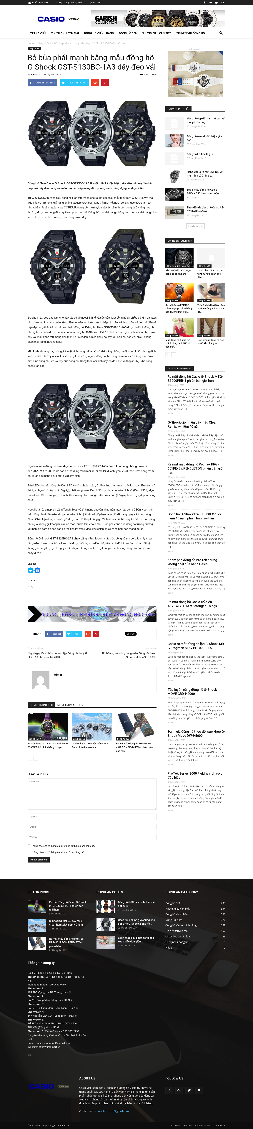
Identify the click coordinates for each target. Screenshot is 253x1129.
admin (34, 74)
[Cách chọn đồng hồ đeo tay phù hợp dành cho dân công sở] (211, 258)
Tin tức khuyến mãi (65, 33)
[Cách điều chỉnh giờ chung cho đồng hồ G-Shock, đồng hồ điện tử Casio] (105, 924)
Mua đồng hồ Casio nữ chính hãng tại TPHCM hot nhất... (177, 343)
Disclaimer (175, 1125)
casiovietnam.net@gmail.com (111, 1111)
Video (168, 947)
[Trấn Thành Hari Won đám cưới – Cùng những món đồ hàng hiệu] (211, 292)
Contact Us (219, 1125)
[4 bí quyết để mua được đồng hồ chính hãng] (179, 258)
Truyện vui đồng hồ (190, 33)
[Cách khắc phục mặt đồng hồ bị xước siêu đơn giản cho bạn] (105, 942)
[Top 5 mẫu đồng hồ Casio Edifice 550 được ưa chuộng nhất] (174, 194)
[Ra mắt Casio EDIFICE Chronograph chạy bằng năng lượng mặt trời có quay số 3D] (179, 292)
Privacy (188, 1125)
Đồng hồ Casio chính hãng (181, 925)
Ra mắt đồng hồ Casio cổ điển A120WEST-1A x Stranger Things (192, 604)
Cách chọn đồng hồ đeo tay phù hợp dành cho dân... (210, 274)
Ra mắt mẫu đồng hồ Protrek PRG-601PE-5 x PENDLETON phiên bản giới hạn (134, 747)
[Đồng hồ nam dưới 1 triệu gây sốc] (174, 140)
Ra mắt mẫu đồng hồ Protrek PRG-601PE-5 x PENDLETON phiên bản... (66, 942)
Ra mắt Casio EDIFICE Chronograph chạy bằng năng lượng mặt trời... (178, 308)
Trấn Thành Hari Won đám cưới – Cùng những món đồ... (211, 308)
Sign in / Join (95, 2)
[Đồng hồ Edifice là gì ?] (174, 158)
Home (31, 43)
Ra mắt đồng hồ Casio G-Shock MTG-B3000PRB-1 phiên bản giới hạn (195, 379)
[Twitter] (216, 2)
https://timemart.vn (49, 1046)
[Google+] (210, 2)
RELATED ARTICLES (41, 705)
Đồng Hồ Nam (173, 919)
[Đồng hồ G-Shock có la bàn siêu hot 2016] (105, 906)
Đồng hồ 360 (128, 33)
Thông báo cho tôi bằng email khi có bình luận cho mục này (63, 846)
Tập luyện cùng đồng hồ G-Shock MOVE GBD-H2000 (192, 692)
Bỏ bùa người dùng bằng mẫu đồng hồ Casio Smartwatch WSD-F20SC (129, 655)
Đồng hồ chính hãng (99, 33)
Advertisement (202, 1125)
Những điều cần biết (156, 33)
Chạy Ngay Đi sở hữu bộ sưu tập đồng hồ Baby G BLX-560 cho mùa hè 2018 (57, 655)
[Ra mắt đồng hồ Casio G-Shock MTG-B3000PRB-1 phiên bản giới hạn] (48, 726)
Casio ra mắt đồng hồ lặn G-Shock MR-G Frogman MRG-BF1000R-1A (196, 646)
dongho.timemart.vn (180, 368)
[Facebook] (204, 2)
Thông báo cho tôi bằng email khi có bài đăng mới (58, 852)
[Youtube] (222, 2)
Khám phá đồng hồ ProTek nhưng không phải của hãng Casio (192, 562)
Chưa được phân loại (177, 936)
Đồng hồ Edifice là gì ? (200, 154)
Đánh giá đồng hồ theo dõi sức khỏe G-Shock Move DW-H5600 (196, 734)
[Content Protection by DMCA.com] (29, 1054)
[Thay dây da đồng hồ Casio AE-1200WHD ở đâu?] (174, 212)
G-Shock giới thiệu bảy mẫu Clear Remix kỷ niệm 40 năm (192, 424)
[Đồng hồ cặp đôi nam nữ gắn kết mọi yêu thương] (174, 123)
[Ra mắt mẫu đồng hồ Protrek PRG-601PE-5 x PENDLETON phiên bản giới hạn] (136, 726)
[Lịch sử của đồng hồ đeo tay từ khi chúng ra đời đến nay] (211, 327)
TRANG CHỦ (38, 33)
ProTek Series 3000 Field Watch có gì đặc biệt (195, 775)
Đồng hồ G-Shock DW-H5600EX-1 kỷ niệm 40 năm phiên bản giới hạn (194, 516)
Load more (194, 226)
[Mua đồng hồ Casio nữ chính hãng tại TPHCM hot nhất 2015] (179, 327)
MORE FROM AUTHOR (70, 705)
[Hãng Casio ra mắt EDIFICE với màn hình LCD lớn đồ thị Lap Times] (174, 176)
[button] (221, 33)
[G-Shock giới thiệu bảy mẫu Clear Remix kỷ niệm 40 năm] (92, 726)
